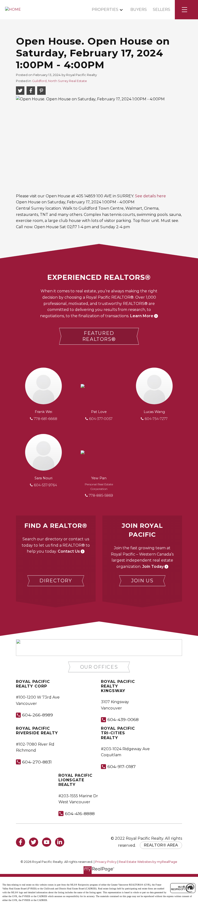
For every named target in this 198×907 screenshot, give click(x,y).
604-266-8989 (37, 714)
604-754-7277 (156, 419)
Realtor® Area (161, 845)
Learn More (141, 316)
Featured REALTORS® (99, 336)
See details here (150, 196)
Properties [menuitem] (105, 9)
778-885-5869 (101, 495)
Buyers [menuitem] (138, 9)
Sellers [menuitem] (161, 9)
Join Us (142, 581)
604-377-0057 (101, 419)
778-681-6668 (45, 419)
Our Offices (99, 667)
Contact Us (69, 551)
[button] (99, 336)
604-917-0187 (121, 766)
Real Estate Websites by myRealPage (148, 862)
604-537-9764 (45, 485)
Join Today (153, 566)
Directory (55, 581)
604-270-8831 (37, 761)
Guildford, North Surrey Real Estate (59, 81)
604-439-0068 (123, 719)
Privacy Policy (106, 862)
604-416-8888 (80, 813)
